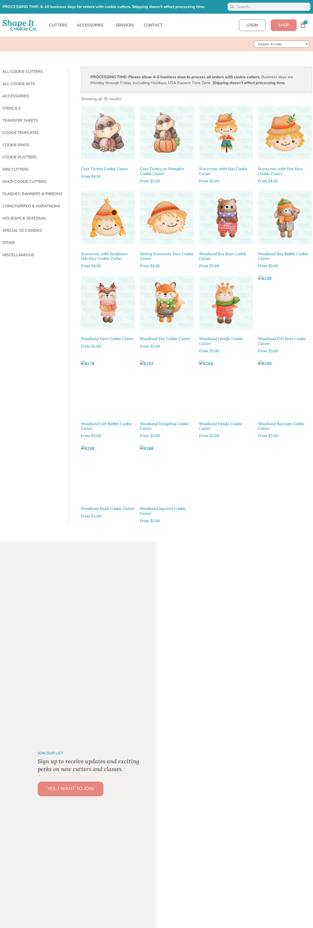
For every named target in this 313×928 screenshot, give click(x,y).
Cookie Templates (20, 132)
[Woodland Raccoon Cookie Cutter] (285, 388)
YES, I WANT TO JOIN (70, 788)
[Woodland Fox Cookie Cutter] (167, 303)
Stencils (11, 108)
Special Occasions (22, 230)
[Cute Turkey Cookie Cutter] (108, 133)
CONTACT (153, 25)
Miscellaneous (18, 255)
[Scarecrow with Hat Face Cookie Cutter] (285, 133)
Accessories (15, 96)
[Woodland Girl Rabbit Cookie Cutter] (108, 388)
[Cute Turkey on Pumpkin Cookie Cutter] (167, 133)
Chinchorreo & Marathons (31, 206)
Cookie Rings (15, 145)
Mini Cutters (15, 169)
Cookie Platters (19, 157)
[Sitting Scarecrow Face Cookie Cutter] (167, 218)
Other (8, 242)
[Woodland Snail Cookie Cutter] (108, 472)
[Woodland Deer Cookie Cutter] (108, 303)
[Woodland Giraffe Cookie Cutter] (226, 303)
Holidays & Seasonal (24, 218)
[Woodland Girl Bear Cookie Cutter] (285, 303)
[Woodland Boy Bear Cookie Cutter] (226, 218)
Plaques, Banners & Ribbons (32, 194)
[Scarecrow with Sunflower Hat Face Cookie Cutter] (108, 218)
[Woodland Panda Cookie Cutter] (226, 388)
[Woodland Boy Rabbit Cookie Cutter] (285, 218)
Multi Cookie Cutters (24, 181)
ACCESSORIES (90, 25)
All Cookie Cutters (22, 71)
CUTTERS (58, 25)
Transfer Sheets (20, 120)
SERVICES (125, 25)
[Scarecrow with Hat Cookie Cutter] (226, 133)
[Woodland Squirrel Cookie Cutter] (167, 472)
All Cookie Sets (18, 84)
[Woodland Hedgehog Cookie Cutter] (167, 388)
